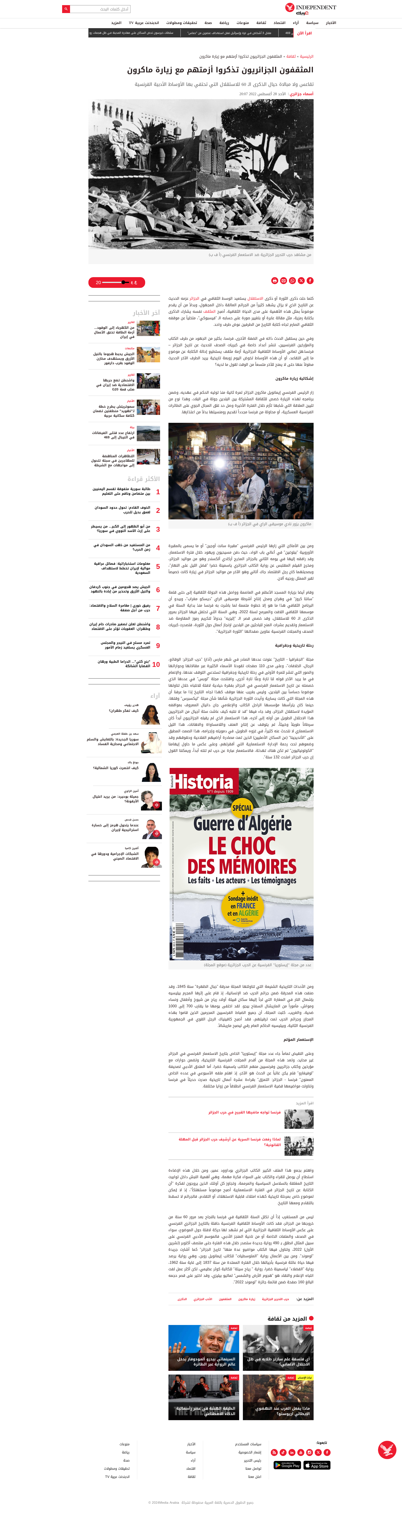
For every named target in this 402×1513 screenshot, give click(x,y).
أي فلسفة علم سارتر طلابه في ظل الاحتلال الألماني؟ (278, 1362)
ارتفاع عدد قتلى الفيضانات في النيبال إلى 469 (113, 435)
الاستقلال (256, 298)
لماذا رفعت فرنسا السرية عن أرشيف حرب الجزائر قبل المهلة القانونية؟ (230, 1142)
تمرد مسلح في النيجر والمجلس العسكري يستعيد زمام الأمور (125, 645)
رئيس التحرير (252, 1460)
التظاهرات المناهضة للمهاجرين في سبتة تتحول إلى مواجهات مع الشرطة (112, 460)
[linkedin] (291, 1452)
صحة (208, 23)
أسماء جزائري (302, 94)
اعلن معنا (254, 1476)
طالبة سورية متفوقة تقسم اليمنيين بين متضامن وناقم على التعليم (121, 491)
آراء (296, 23)
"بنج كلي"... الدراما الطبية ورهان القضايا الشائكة (124, 664)
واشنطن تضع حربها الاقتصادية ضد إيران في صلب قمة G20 (115, 385)
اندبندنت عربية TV (144, 23)
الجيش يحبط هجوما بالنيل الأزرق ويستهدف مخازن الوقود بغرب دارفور (113, 358)
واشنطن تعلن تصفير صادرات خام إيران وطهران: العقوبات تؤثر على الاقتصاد (119, 626)
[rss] (274, 1452)
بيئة (132, 427)
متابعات (129, 348)
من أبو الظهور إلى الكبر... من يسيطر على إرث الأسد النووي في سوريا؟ (120, 528)
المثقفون (225, 1299)
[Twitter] (318, 1452)
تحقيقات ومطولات (181, 23)
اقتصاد (279, 23)
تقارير (131, 322)
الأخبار (331, 23)
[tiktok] (283, 1452)
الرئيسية (307, 56)
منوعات (243, 23)
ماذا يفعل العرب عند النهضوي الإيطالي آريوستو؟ (282, 1411)
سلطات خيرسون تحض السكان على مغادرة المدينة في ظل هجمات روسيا (168, 33)
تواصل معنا (253, 1468)
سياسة (312, 23)
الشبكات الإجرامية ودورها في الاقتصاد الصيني (115, 856)
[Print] (274, 280)
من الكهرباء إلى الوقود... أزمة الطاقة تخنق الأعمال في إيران (114, 332)
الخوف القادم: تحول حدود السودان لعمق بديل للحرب (122, 509)
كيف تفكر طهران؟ (124, 711)
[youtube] (300, 1452)
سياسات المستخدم (248, 1444)
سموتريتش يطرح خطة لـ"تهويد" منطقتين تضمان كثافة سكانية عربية (113, 411)
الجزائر (195, 298)
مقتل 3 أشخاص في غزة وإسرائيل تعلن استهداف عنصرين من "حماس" (268, 33)
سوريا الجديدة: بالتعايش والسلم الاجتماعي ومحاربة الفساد (113, 741)
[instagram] (309, 1452)
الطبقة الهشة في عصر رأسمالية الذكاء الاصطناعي (205, 1411)
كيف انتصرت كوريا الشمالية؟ (116, 768)
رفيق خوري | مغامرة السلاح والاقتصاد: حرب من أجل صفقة (119, 607)
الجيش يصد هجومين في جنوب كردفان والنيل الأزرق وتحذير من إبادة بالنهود (119, 589)
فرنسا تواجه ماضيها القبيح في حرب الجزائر (244, 1113)
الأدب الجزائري (203, 1299)
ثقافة (261, 23)
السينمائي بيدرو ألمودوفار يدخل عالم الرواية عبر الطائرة (206, 1362)
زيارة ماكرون (246, 1299)
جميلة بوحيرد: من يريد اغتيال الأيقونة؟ (116, 798)
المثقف (210, 311)
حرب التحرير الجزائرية (275, 1299)
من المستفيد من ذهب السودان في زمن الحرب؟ (122, 547)
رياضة (224, 23)
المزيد (116, 23)
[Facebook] (327, 1452)
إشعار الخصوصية (249, 1452)
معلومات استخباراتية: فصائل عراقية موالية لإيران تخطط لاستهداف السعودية (122, 568)
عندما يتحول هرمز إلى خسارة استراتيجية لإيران (115, 827)
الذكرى (182, 1299)
